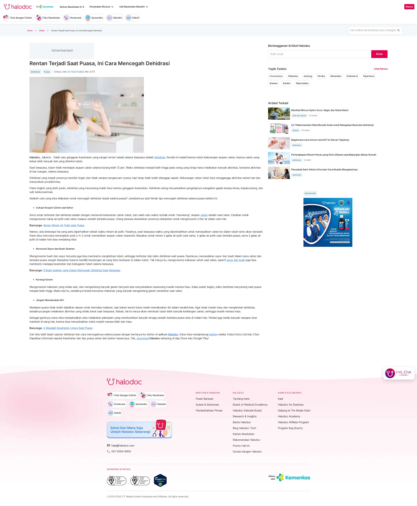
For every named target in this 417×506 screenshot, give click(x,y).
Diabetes (293, 76)
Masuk (409, 6)
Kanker (287, 83)
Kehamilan (336, 76)
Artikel (42, 30)
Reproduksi (302, 83)
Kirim (379, 53)
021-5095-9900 (119, 451)
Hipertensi (368, 76)
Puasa (47, 72)
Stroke (321, 76)
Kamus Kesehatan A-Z (72, 6)
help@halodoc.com (120, 445)
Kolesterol (352, 76)
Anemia (273, 83)
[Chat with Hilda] (398, 373)
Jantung (307, 76)
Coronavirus (276, 76)
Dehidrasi (35, 72)
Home (30, 30)
